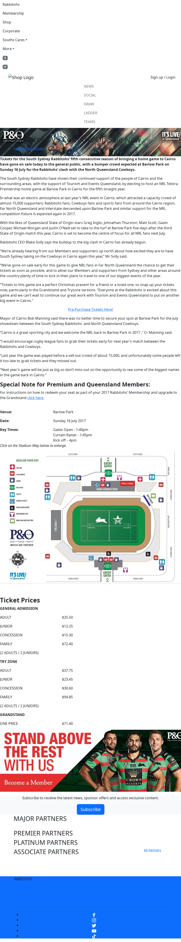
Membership (13, 13)
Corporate (11, 31)
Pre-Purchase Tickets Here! (90, 309)
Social (90, 95)
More (7, 48)
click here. (35, 397)
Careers (99, 889)
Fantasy (122, 898)
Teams (89, 121)
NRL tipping (99, 898)
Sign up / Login (163, 77)
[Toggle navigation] (5, 77)
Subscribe (91, 809)
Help (117, 889)
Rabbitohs (11, 4)
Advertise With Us (67, 898)
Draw (89, 104)
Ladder (90, 112)
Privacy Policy (75, 889)
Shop (7, 22)
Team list (22, 131)
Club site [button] (26, 861)
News (89, 86)
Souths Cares (14, 39)
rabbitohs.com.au (28, 148)
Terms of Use (46, 889)
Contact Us (137, 889)
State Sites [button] (29, 870)
